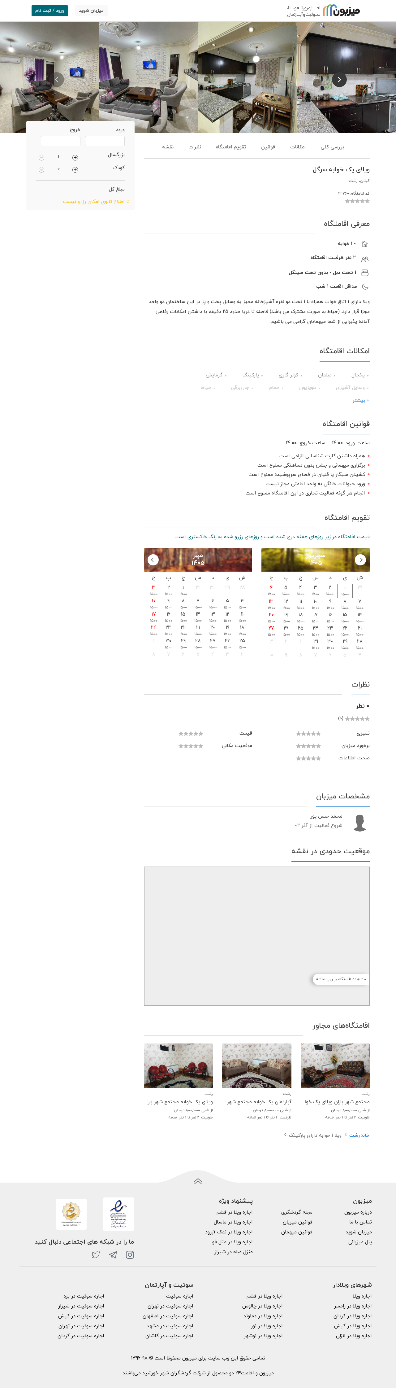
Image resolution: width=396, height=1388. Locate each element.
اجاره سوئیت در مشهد (170, 1326)
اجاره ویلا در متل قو (232, 1242)
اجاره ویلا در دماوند (263, 1316)
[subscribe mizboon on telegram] (113, 1255)
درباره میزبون (358, 1212)
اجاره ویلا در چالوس (262, 1306)
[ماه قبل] (360, 559)
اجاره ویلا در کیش (353, 1326)
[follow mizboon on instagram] (130, 1255)
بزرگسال (116, 155)
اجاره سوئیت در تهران (170, 1306)
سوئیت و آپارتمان (169, 1285)
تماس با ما (360, 1222)
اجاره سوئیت (179, 1296)
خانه (364, 1135)
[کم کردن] (41, 157)
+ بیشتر (361, 400)
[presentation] (56, 79)
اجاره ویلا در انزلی (354, 1336)
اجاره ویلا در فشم (234, 1212)
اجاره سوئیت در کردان (81, 1336)
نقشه (168, 147)
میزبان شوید (91, 10)
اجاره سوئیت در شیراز (81, 1306)
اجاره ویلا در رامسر (353, 1306)
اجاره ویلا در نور (267, 1326)
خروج (75, 129)
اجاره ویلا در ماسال (233, 1222)
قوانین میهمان (296, 1232)
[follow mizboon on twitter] (96, 1255)
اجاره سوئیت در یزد (83, 1296)
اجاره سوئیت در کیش (81, 1316)
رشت (354, 1135)
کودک (119, 168)
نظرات (194, 147)
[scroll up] (198, 1181)
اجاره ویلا (362, 1296)
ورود (120, 129)
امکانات (298, 147)
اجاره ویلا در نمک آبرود (229, 1232)
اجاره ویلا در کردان (353, 1316)
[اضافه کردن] (75, 157)
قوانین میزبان (297, 1222)
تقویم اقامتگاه (231, 147)
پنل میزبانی (360, 1242)
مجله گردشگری (296, 1212)
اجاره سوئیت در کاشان (169, 1336)
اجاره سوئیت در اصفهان (168, 1316)
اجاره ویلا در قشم (264, 1296)
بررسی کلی (332, 147)
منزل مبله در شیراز (233, 1252)
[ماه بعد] (153, 559)
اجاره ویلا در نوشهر (263, 1336)
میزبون (362, 1201)
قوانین (268, 147)
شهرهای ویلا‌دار (352, 1285)
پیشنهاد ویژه (236, 1201)
